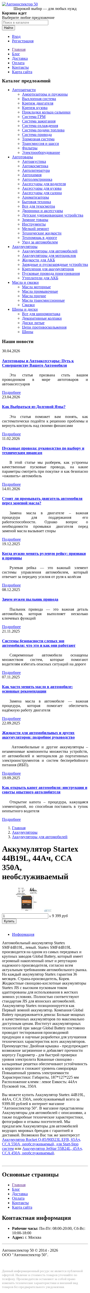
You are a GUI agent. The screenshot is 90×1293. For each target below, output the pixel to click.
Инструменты (34, 224)
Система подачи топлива (43, 130)
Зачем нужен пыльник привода (30, 599)
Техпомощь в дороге (39, 237)
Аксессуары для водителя (44, 184)
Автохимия (32, 175)
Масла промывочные (40, 291)
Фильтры (30, 148)
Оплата (18, 63)
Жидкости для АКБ (38, 260)
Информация (23, 934)
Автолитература (36, 170)
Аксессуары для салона (42, 193)
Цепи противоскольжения (44, 327)
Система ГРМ (34, 117)
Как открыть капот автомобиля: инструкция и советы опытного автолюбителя (44, 789)
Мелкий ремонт (35, 229)
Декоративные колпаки (42, 318)
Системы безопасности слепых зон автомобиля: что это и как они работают (39, 643)
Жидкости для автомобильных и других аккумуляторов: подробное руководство (38, 735)
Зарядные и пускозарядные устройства (55, 264)
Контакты (20, 67)
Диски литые (33, 323)
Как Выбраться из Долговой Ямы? (34, 407)
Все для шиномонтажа (41, 314)
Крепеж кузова (35, 108)
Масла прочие (34, 296)
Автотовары (22, 157)
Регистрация (23, 41)
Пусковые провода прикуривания (51, 273)
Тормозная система (38, 139)
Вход (16, 36)
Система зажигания (39, 121)
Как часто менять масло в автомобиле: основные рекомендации (37, 689)
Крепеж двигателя (37, 103)
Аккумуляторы (25, 246)
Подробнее (11, 392)
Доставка (20, 58)
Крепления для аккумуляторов (48, 269)
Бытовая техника (36, 202)
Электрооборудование (41, 152)
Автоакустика (34, 161)
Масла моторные (36, 287)
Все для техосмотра (38, 206)
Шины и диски (25, 309)
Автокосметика (35, 166)
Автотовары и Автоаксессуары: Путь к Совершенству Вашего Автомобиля (38, 363)
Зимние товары (35, 220)
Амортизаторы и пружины (45, 94)
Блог (16, 54)
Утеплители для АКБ (40, 278)
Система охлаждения (40, 125)
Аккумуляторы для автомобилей (50, 251)
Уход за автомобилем (40, 242)
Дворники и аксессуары (42, 211)
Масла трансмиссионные (43, 300)
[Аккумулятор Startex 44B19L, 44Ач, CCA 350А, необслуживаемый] (27, 911)
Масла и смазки (25, 282)
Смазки (28, 305)
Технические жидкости (42, 233)
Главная (19, 49)
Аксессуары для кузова (42, 188)
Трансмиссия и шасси (40, 143)
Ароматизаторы (35, 197)
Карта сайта (22, 72)
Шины (27, 332)
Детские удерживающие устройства (52, 215)
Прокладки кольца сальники (46, 112)
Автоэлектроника (37, 179)
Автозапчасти (24, 90)
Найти (8, 28)
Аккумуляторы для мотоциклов (49, 255)
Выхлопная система (39, 99)
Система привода (37, 134)
